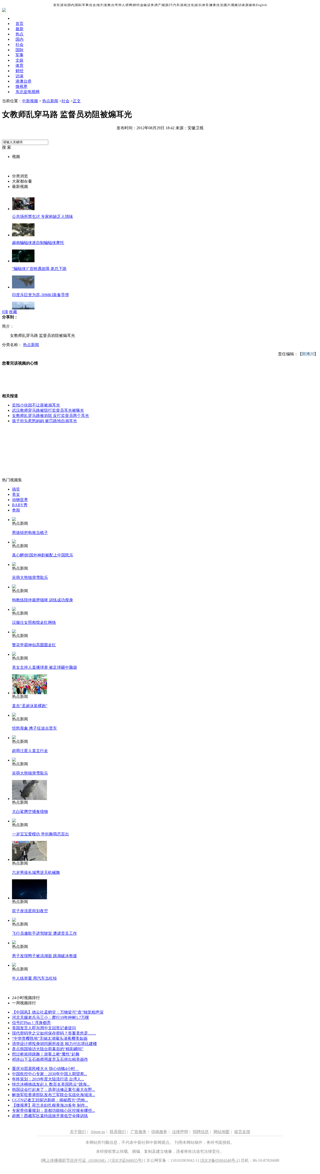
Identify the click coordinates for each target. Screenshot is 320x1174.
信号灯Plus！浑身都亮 (31, 1023)
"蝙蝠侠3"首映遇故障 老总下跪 (39, 268)
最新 (20, 29)
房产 (158, 5)
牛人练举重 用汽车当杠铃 (34, 978)
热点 (20, 34)
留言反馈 (242, 1132)
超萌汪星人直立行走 (30, 751)
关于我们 (78, 1132)
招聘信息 (201, 1132)
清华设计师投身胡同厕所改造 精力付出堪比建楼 (54, 1044)
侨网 (129, 5)
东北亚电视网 (28, 92)
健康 (213, 5)
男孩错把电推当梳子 (30, 532)
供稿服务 (159, 1132)
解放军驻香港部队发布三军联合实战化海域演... (53, 1095)
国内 (71, 5)
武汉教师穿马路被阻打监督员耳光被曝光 (48, 410)
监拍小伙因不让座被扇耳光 (36, 405)
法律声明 (180, 1132)
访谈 (241, 5)
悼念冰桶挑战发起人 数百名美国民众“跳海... (51, 1084)
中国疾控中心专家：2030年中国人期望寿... (49, 1074)
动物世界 (20, 500)
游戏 (183, 5)
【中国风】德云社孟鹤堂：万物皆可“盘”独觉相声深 (58, 1012)
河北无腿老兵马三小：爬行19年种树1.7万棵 (50, 1017)
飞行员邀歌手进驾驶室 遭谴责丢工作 (44, 933)
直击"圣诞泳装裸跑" (30, 706)
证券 (151, 5)
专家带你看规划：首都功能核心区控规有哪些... (53, 1110)
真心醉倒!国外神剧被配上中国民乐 (42, 555)
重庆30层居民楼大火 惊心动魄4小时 (45, 1068)
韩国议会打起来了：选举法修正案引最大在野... (53, 1089)
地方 (100, 5)
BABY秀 (20, 505)
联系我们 (118, 1132)
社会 (93, 5)
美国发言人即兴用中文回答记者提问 (44, 1028)
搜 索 (6, 147)
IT (170, 5)
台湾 (114, 5)
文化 (191, 5)
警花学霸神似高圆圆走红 (34, 645)
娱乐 (198, 5)
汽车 (176, 5)
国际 (78, 5)
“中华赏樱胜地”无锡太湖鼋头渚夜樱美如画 (50, 1038)
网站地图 (222, 1132)
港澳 (107, 5)
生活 (220, 5)
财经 (136, 5)
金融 (143, 5)
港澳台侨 (24, 81)
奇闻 (16, 510)
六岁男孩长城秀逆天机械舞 (36, 872)
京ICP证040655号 (127, 1160)
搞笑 (16, 489)
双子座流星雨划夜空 (30, 911)
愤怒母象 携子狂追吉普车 (34, 728)
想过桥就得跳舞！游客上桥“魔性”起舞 (46, 1054)
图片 (227, 5)
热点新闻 (50, 101)
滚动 (63, 5)
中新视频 (30, 101)
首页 (56, 5)
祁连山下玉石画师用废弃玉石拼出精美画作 (50, 1059)
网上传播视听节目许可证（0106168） (75, 1160)
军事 (85, 5)
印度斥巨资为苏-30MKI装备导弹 (40, 295)
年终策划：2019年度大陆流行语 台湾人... (48, 1079)
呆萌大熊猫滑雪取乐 (30, 577)
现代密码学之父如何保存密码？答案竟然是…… (54, 1033)
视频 (234, 5)
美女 (16, 494)
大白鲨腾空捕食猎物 (30, 811)
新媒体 (251, 5)
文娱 (20, 60)
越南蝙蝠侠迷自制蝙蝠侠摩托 (38, 243)
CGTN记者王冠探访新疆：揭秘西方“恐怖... (50, 1100)
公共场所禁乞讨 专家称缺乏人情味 (42, 216)
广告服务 (138, 1132)
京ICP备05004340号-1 (219, 1160)
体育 (205, 5)
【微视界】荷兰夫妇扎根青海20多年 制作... (50, 1105)
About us (97, 1132)
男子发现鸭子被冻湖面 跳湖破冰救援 (44, 956)
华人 (121, 5)
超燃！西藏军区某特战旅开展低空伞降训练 (50, 1116)
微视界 (22, 86)
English (261, 5)
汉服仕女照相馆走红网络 (34, 622)
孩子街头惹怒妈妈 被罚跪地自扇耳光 (44, 421)
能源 (165, 5)
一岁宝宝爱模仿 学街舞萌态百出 (40, 834)
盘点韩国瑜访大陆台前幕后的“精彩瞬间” (48, 1049)
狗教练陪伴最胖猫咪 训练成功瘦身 (42, 600)
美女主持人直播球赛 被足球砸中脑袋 (44, 667)
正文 (77, 101)
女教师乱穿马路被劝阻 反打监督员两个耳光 (50, 415)
